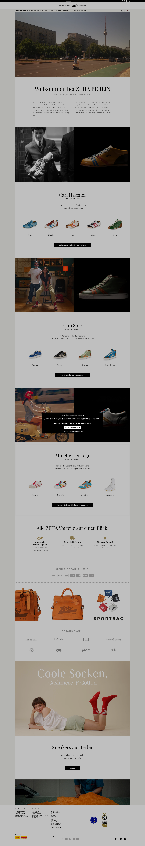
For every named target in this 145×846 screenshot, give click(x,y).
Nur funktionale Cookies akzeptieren (81, 423)
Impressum (65, 431)
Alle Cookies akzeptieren (72, 427)
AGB (82, 431)
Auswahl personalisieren (60, 423)
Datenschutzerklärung (74, 431)
